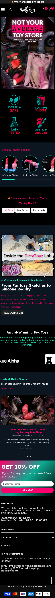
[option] (27, 53)
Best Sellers (22, 210)
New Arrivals (39, 210)
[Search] (11, 9)
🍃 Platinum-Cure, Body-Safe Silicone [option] (27, 1)
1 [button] (24, 456)
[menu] (3, 9)
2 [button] (27, 456)
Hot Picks (8, 210)
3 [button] (30, 456)
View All (6, 388)
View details (26, 448)
